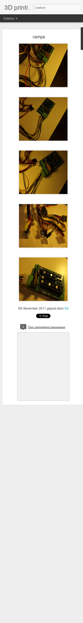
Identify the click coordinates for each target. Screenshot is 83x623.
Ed (66, 308)
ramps (39, 36)
